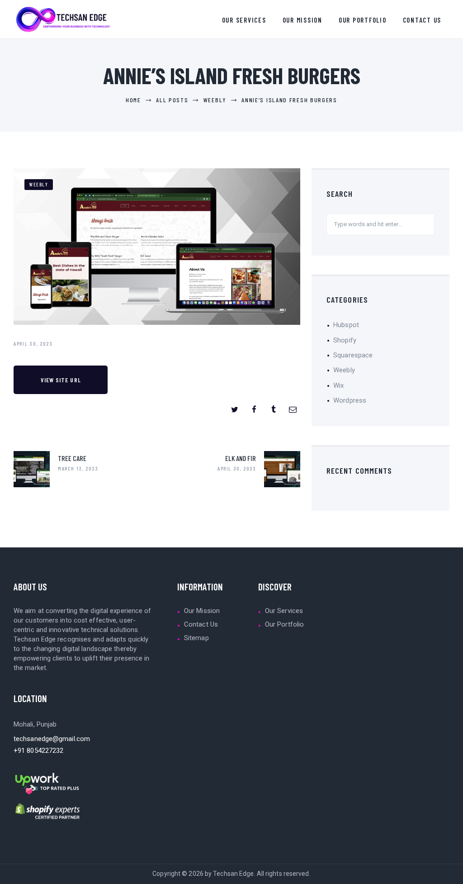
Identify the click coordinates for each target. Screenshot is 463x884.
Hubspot (346, 325)
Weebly (215, 100)
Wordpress (349, 400)
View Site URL (61, 380)
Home (133, 100)
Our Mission (202, 611)
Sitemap (196, 638)
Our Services (284, 611)
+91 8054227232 (38, 750)
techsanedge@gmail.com (52, 739)
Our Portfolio (284, 624)
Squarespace (353, 355)
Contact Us (201, 624)
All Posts (172, 100)
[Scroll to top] (453, 874)
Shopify (344, 340)
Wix (338, 385)
